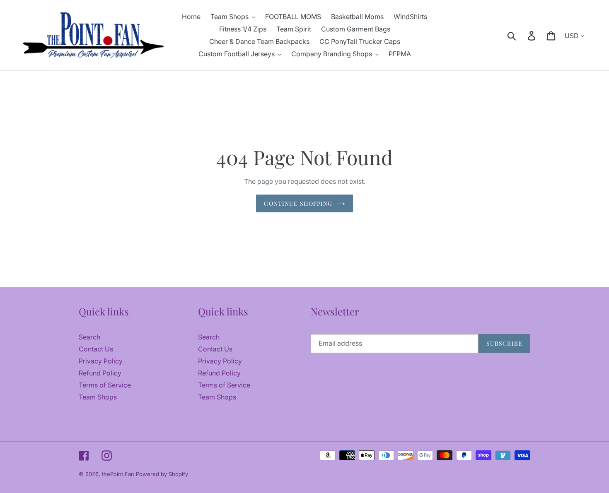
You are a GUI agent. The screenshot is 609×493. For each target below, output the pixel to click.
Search (89, 337)
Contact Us (96, 349)
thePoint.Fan (119, 474)
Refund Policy (100, 373)
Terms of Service (105, 385)
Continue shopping (298, 203)
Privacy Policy (101, 361)
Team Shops (98, 397)
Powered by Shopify (162, 474)
